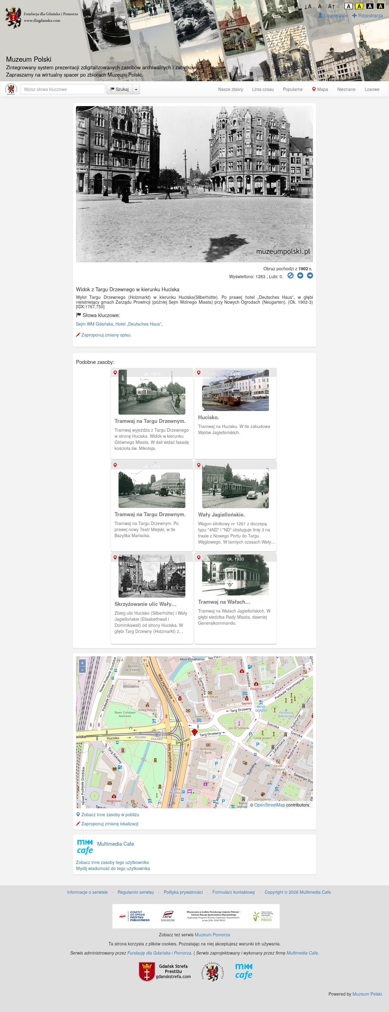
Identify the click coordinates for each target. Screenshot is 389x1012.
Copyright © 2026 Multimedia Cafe (298, 892)
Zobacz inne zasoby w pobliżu (109, 814)
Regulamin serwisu (136, 892)
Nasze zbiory (230, 89)
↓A (308, 6)
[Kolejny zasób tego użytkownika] (310, 275)
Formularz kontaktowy (233, 892)
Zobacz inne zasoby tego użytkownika (112, 862)
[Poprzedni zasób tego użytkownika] (300, 275)
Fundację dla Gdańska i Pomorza (159, 953)
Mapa (322, 89)
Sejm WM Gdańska (94, 324)
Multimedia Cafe (115, 843)
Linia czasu (263, 89)
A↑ (332, 6)
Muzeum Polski (367, 994)
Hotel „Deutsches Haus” (138, 324)
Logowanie (335, 15)
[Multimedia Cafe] (244, 971)
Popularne (293, 89)
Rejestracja (370, 15)
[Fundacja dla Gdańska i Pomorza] (212, 971)
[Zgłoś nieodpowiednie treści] (290, 275)
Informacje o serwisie (87, 892)
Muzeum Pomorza (212, 934)
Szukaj (122, 89)
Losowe (372, 89)
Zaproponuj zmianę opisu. (106, 335)
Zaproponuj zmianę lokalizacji (109, 823)
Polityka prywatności (183, 892)
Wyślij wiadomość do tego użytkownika (113, 868)
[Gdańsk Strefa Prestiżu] (165, 971)
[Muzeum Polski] (11, 89)
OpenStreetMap (269, 805)
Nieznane (346, 89)
